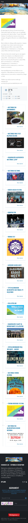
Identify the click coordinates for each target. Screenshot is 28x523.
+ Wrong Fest (11, 237)
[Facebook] (24, 481)
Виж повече (20, 126)
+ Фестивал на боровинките (11, 108)
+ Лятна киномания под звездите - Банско (14, 348)
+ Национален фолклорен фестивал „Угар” (15, 158)
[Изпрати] (26, 498)
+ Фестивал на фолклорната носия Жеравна (13, 428)
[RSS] (23, 481)
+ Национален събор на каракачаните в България (15, 325)
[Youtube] (26, 481)
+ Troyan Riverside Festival (15, 403)
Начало (7, 6)
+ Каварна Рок (11, 212)
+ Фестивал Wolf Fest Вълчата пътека (14, 135)
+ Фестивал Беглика (13, 171)
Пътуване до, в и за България (16, 6)
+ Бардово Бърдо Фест (14, 265)
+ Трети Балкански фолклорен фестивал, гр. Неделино (15, 290)
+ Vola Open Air (11, 303)
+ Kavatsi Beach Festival (14, 190)
